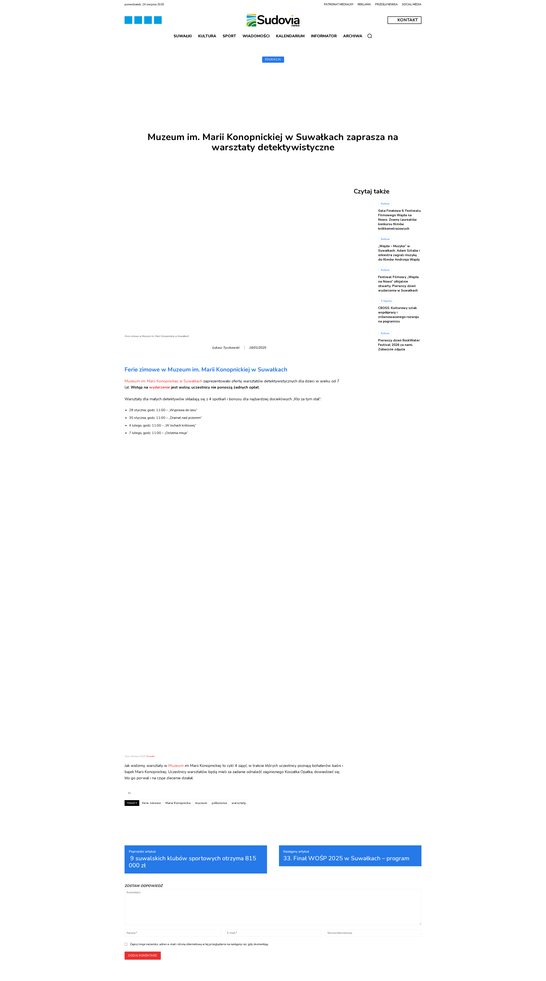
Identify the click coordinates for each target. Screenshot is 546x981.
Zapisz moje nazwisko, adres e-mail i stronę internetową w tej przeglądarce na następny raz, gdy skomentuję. (199, 944)
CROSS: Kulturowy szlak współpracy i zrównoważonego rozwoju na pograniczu (398, 315)
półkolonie (219, 803)
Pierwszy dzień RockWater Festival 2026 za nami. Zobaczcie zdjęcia (399, 344)
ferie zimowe (151, 803)
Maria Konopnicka (178, 803)
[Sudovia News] (273, 20)
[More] (353, 165)
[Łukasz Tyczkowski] (208, 347)
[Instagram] (148, 20)
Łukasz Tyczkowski (226, 348)
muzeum (201, 803)
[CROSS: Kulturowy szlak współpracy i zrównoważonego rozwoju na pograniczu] (364, 310)
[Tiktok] (138, 20)
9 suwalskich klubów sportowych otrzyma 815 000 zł (192, 862)
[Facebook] (128, 20)
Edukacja (273, 59)
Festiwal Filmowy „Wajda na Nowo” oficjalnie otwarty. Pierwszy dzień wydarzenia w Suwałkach (398, 284)
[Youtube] (158, 20)
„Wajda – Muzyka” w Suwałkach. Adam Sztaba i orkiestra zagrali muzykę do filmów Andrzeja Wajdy (399, 253)
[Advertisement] (273, 98)
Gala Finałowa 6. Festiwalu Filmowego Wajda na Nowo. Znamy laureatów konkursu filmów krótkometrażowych (399, 220)
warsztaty (239, 803)
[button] (369, 36)
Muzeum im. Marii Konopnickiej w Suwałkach (163, 381)
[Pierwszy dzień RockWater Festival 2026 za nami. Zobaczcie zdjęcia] (364, 341)
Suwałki (150, 756)
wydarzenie (159, 387)
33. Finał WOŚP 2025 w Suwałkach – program (346, 858)
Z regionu (386, 301)
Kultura (385, 203)
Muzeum (176, 765)
